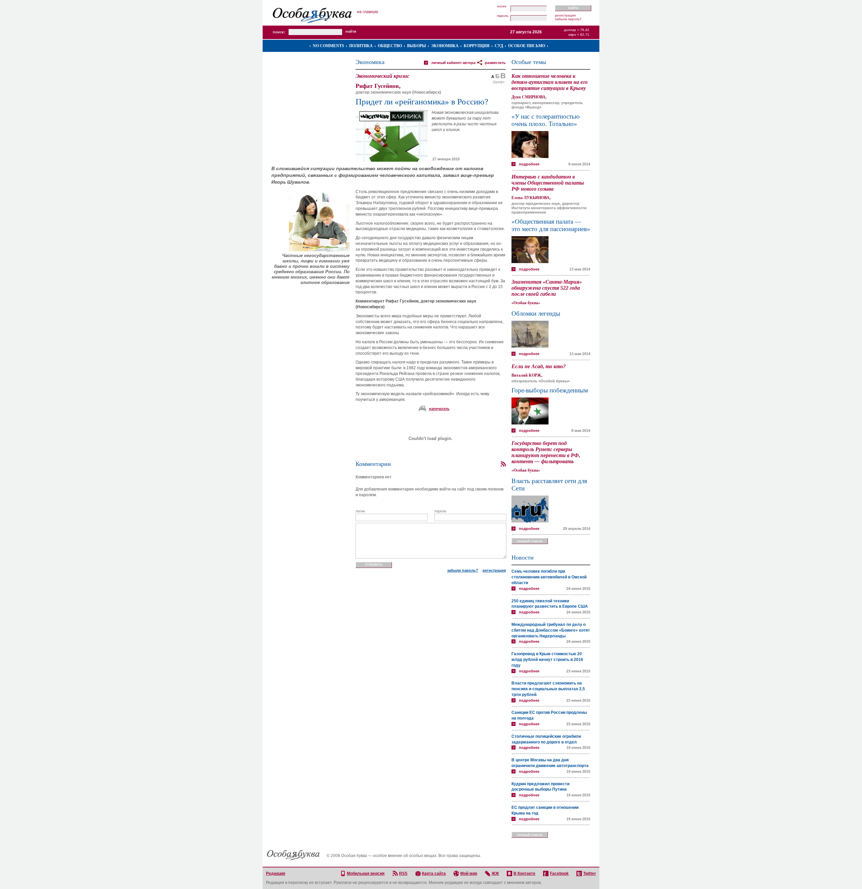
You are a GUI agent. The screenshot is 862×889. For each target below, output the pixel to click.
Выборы (416, 45)
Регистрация (565, 15)
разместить (495, 63)
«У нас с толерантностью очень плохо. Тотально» (545, 120)
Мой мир (468, 873)
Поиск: (279, 32)
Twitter (589, 873)
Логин (501, 6)
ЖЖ (495, 873)
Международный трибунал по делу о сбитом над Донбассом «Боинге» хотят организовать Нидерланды (550, 630)
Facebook (559, 873)
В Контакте (524, 873)
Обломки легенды (535, 313)
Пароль (502, 16)
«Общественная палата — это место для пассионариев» (550, 225)
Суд (499, 45)
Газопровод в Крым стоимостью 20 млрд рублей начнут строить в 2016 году (547, 660)
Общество (390, 45)
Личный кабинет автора (453, 63)
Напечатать (439, 409)
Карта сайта (434, 873)
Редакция (275, 873)
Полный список (529, 541)
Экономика (445, 45)
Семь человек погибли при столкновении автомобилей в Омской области (549, 577)
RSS (403, 873)
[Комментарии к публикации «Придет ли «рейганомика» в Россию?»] (503, 464)
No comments (328, 45)
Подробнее (529, 164)
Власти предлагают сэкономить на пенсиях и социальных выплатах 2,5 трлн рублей (548, 689)
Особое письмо (526, 45)
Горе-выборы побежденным (549, 390)
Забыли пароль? (568, 19)
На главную (367, 11)
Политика (361, 45)
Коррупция (477, 45)
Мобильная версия (366, 873)
